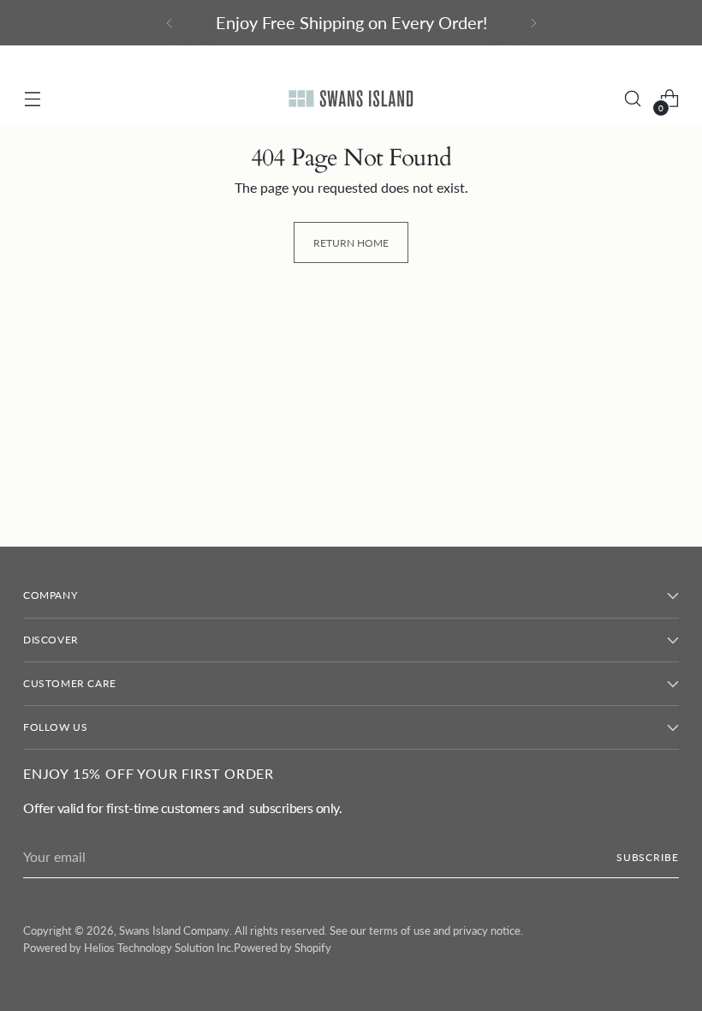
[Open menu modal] (32, 99)
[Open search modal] (633, 99)
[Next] (533, 22)
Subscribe (647, 857)
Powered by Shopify (282, 947)
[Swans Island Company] (351, 98)
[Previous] (169, 22)
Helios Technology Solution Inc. (159, 947)
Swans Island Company (174, 930)
